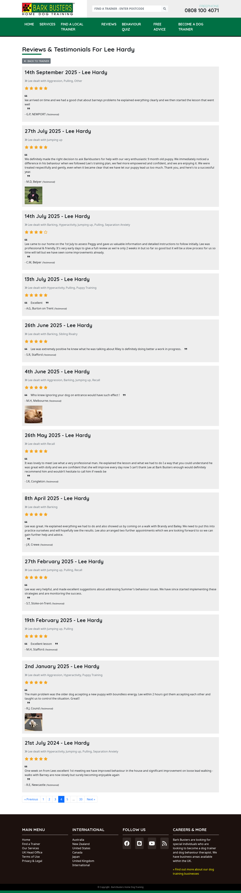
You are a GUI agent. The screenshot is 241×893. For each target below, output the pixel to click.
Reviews (108, 24)
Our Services (30, 848)
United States (81, 848)
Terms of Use (31, 857)
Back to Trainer (38, 61)
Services (47, 24)
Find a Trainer (31, 844)
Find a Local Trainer (72, 26)
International (81, 865)
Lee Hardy (94, 72)
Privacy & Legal (32, 861)
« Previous (31, 799)
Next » (91, 799)
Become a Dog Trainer (190, 26)
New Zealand (81, 844)
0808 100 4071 (202, 10)
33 (80, 799)
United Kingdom (83, 861)
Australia (78, 840)
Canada (77, 852)
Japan (76, 857)
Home (29, 24)
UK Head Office (32, 852)
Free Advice (159, 26)
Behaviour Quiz (131, 26)
